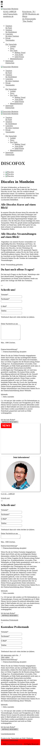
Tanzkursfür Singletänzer (11, 31)
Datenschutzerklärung (9, 349)
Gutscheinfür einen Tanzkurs (12, 35)
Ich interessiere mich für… (11, 655)
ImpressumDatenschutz (9, 62)
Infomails (4, 394)
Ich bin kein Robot (8, 420)
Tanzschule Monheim (14, 744)
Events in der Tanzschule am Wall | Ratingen (17, 738)
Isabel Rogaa (19, 57)
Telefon (3, 311)
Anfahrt (13, 46)
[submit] (2, 285)
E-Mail (4, 306)
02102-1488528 (9, 11)
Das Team (13, 50)
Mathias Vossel (20, 53)
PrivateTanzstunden (10, 39)
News (12, 48)
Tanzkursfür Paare (8, 27)
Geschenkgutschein (8, 734)
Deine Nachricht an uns (9, 324)
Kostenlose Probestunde (9, 620)
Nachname (5, 299)
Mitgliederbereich (16, 59)
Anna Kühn (19, 55)
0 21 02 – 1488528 (8, 494)
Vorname (4, 294)
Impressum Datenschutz (9, 740)
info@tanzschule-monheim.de (10, 15)
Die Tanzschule (11, 44)
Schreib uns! (5, 498)
